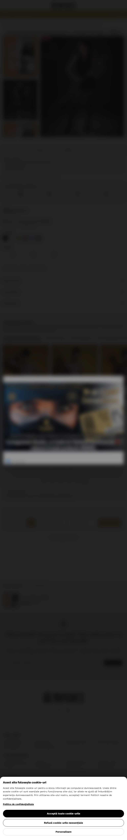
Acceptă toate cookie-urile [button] (63, 813)
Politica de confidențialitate (18, 804)
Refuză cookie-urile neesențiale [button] (63, 822)
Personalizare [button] (63, 831)
